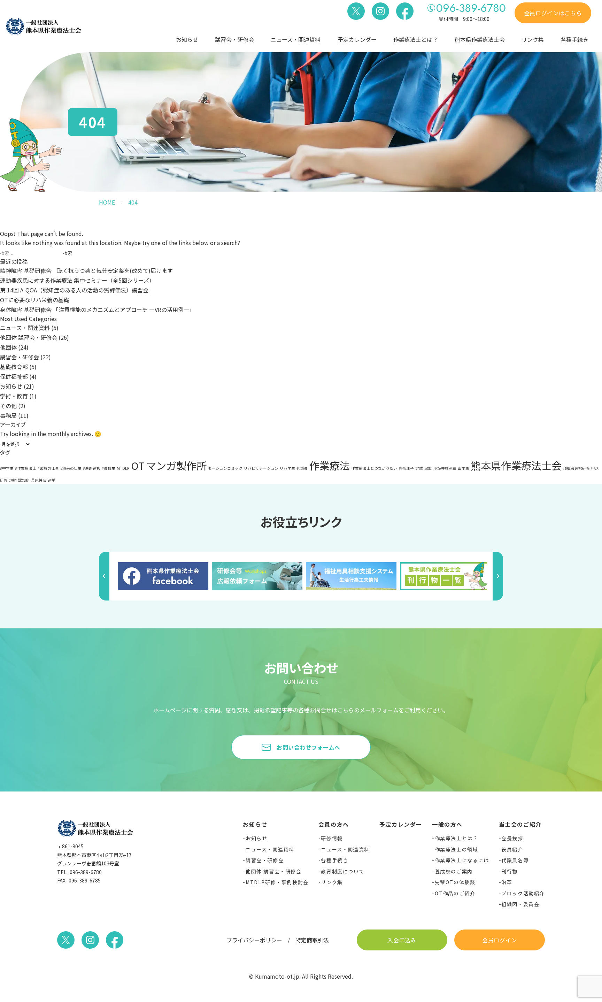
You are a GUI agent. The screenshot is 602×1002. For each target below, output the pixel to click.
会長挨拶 (512, 838)
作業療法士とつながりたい (374, 468)
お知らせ (187, 39)
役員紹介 (512, 849)
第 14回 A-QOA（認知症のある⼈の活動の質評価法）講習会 (74, 290)
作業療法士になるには (462, 860)
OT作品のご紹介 (455, 893)
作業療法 (329, 465)
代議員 (302, 468)
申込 (595, 468)
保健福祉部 (14, 376)
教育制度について (342, 871)
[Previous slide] (104, 576)
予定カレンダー (357, 39)
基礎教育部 (14, 366)
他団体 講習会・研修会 (28, 337)
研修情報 (331, 838)
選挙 (51, 480)
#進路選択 (91, 468)
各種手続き (574, 39)
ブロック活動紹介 (523, 893)
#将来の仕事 (71, 468)
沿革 (506, 882)
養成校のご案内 (454, 871)
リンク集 (533, 39)
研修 (4, 480)
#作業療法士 (25, 468)
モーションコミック (225, 468)
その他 (8, 405)
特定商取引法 (312, 940)
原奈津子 (406, 468)
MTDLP (123, 468)
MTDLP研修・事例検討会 (277, 882)
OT (138, 465)
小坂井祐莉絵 (444, 468)
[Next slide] (498, 576)
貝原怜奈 (38, 480)
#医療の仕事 (48, 468)
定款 (419, 468)
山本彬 (463, 468)
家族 (428, 468)
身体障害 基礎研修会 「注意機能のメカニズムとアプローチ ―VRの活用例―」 (97, 309)
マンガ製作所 (176, 465)
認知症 (24, 480)
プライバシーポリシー (254, 940)
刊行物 (509, 871)
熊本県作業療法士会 (516, 465)
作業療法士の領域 (456, 849)
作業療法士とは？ (456, 838)
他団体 (8, 347)
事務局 (8, 415)
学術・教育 (14, 396)
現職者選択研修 (576, 468)
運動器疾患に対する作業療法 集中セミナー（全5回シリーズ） (77, 280)
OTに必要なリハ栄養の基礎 (34, 300)
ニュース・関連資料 (296, 39)
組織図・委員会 (520, 904)
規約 (13, 480)
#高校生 (108, 468)
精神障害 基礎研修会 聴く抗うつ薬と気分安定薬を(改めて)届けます (86, 270)
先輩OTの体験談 (455, 882)
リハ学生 (287, 468)
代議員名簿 (514, 860)
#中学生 (7, 468)
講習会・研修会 (234, 39)
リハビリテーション (261, 468)
